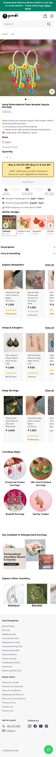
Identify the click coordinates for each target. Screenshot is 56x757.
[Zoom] (52, 92)
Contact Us (7, 706)
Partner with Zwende (12, 686)
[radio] (24, 225)
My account (8, 710)
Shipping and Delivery (13, 694)
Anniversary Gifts (10, 638)
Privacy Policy (9, 702)
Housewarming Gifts (12, 646)
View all (49, 265)
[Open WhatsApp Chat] (48, 749)
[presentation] (6, 225)
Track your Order (10, 682)
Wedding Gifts (9, 634)
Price (5, 137)
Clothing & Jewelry (11, 662)
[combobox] (28, 24)
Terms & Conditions (11, 690)
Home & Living (9, 658)
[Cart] (45, 16)
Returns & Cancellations (14, 698)
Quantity (7, 151)
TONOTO (7, 111)
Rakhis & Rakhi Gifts (12, 670)
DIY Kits (6, 630)
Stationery (7, 666)
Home (5, 34)
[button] (13, 311)
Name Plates (8, 626)
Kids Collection (9, 654)
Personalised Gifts (11, 650)
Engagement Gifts (11, 642)
